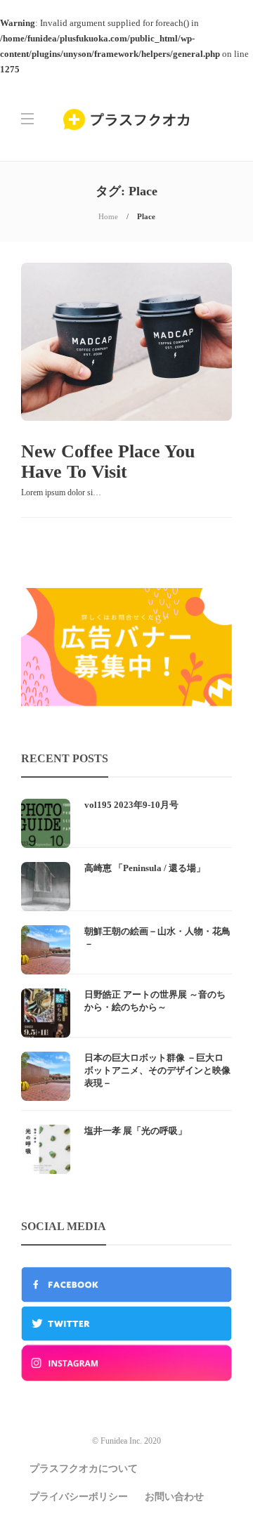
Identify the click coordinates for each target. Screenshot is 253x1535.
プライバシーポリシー (79, 1496)
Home (108, 216)
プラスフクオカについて (84, 1468)
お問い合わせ (174, 1496)
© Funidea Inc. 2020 (126, 1441)
